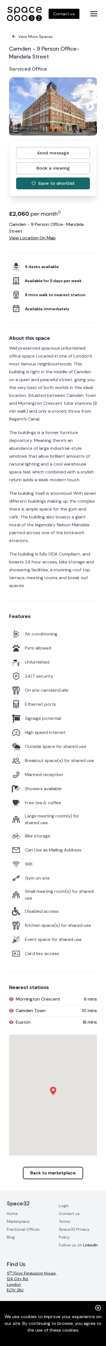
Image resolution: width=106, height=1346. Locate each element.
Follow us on (78, 1245)
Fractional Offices (23, 1229)
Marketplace (18, 1221)
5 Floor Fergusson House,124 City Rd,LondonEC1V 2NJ (32, 1281)
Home (12, 1213)
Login (64, 1205)
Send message (53, 153)
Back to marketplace (53, 1173)
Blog (11, 1237)
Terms (64, 1221)
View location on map (32, 238)
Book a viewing (53, 168)
